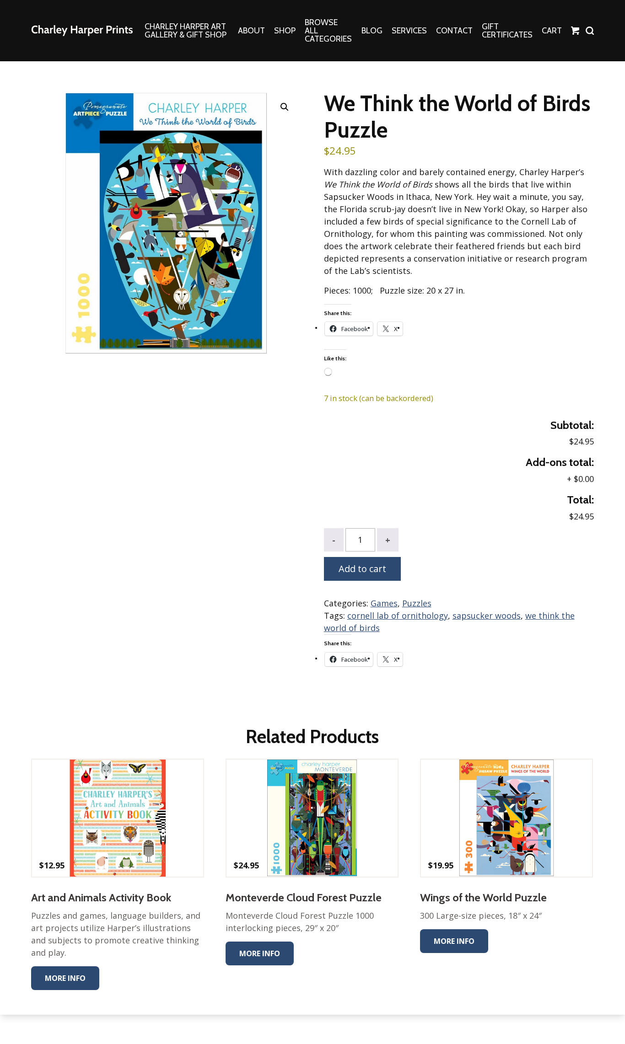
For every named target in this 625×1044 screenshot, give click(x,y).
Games (384, 603)
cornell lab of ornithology (397, 615)
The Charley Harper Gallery (82, 30)
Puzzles (416, 603)
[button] (284, 107)
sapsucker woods (487, 615)
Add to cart (362, 568)
